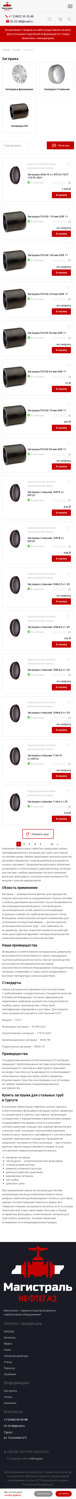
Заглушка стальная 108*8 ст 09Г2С (45, 539)
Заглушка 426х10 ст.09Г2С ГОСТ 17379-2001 (48, 176)
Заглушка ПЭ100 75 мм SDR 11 (46, 410)
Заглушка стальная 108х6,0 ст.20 (48, 712)
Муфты (8, 1343)
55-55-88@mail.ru (14, 1425)
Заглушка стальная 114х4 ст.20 (47, 801)
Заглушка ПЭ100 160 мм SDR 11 (47, 255)
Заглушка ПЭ (19, 125)
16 (51, 844)
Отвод (8, 1361)
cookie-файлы (12, 1495)
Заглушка (9, 1337)
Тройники (10, 1374)
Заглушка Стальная (57, 89)
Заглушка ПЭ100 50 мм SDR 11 (46, 332)
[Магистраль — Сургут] (7, 6)
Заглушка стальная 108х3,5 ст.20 (48, 584)
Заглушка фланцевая (19, 89)
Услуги (8, 1396)
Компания (10, 1403)
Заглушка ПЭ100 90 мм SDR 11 (46, 449)
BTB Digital (36, 1458)
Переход (9, 1368)
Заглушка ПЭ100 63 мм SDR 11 (46, 371)
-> (57, 844)
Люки (7, 1349)
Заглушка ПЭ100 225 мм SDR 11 (47, 293)
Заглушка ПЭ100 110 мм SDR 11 (47, 216)
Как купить (10, 1390)
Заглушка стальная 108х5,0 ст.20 (48, 669)
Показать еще (40, 834)
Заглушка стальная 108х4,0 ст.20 (48, 626)
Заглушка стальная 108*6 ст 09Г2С (45, 493)
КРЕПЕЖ (9, 1331)
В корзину (61, 195)
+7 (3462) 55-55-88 (15, 1419)
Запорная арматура (16, 1355)
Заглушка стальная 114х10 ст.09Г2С (44, 757)
